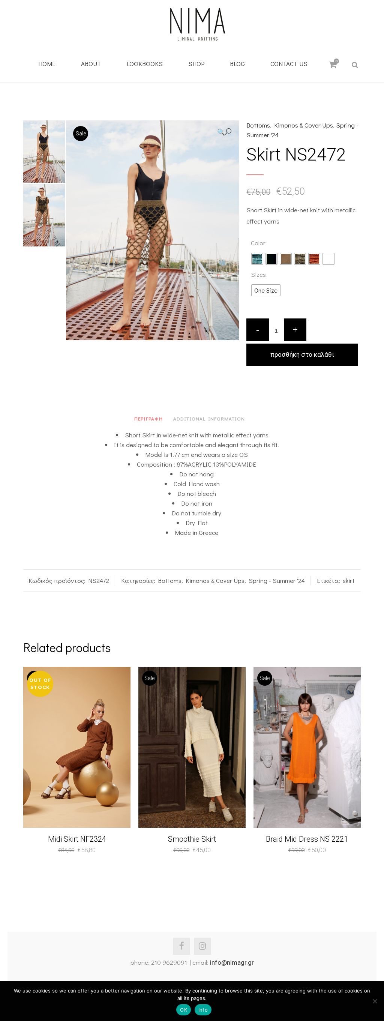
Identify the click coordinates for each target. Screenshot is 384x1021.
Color (258, 243)
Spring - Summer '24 (277, 580)
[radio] (257, 258)
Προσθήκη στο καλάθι (302, 354)
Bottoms (258, 125)
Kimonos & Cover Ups (303, 125)
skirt (348, 580)
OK (183, 1010)
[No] (374, 1001)
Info (203, 1010)
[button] (224, 132)
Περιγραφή (148, 418)
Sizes (258, 274)
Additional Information (209, 418)
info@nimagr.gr (232, 962)
